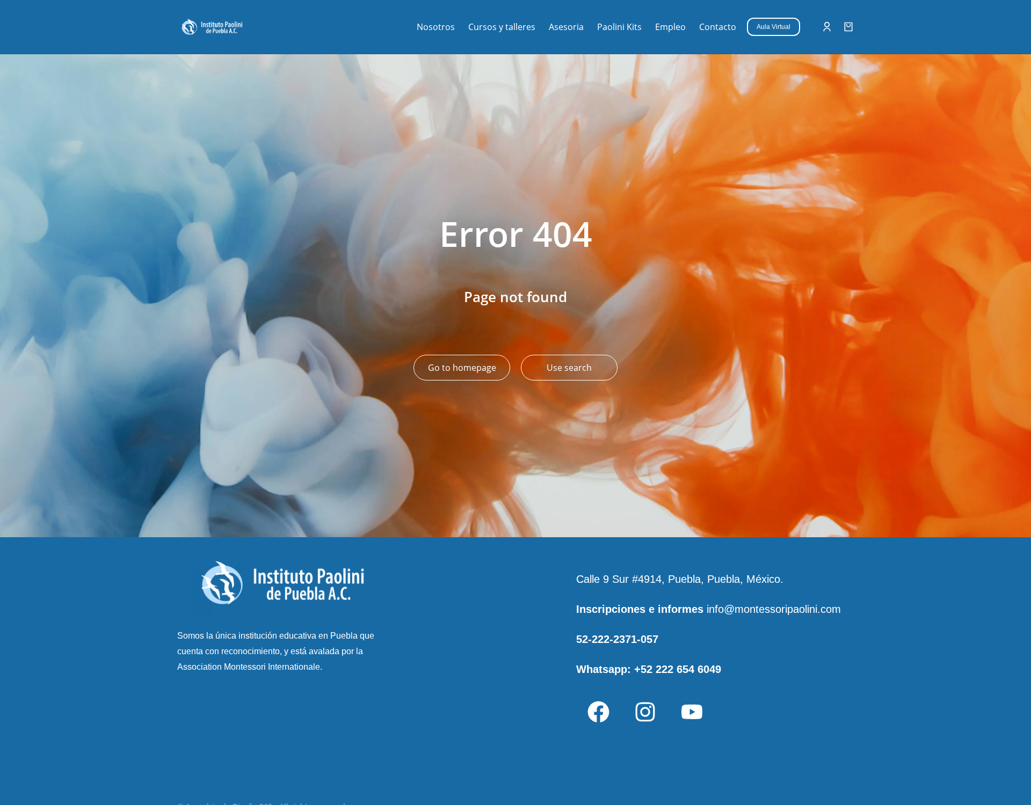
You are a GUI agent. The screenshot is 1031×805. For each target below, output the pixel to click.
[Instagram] (645, 712)
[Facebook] (598, 712)
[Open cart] (848, 26)
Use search (569, 368)
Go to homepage (462, 368)
